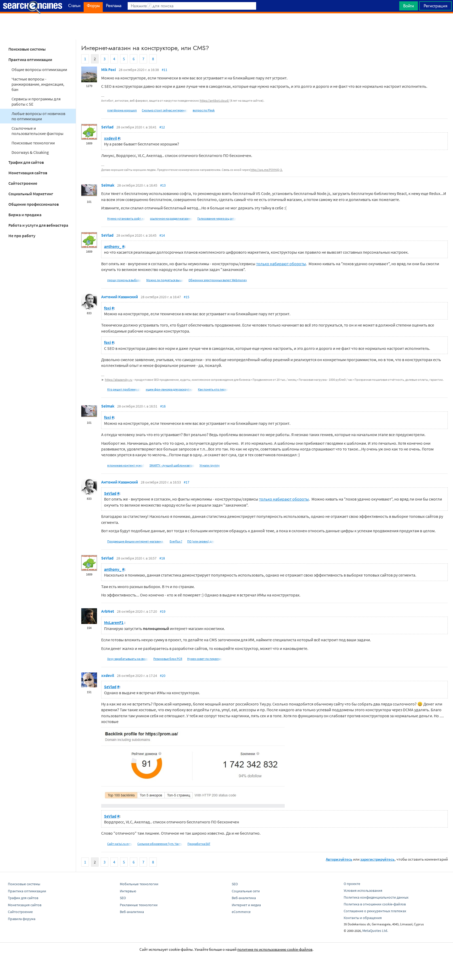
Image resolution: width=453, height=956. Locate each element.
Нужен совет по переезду (204, 659)
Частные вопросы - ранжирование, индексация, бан (38, 84)
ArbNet (107, 611)
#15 (186, 297)
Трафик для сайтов (26, 162)
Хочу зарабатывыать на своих (127, 659)
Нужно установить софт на (126, 218)
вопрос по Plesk (204, 110)
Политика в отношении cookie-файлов (375, 904)
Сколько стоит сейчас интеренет (165, 110)
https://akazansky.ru (118, 380)
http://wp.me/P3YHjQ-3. (266, 170)
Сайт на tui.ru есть (119, 844)
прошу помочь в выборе (124, 280)
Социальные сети (246, 891)
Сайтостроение (22, 183)
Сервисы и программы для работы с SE (36, 101)
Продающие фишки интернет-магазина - (136, 541)
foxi (107, 308)
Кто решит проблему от (124, 389)
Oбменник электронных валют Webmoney (217, 280)
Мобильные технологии (139, 884)
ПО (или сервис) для (200, 541)
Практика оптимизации (30, 59)
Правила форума (21, 918)
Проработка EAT (198, 844)
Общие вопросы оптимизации (39, 69)
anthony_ (112, 246)
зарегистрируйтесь (377, 859)
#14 (162, 235)
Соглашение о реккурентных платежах (375, 911)
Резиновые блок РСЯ (167, 659)
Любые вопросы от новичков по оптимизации (38, 116)
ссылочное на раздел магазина (171, 218)
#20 (162, 675)
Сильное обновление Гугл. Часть (159, 844)
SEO (123, 897)
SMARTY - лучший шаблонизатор (172, 465)
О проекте (352, 883)
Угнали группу (209, 465)
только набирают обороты (281, 263)
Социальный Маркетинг (30, 193)
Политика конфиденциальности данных (376, 897)
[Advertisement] (226, 26)
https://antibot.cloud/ (214, 100)
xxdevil (110, 138)
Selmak (107, 185)
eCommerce (241, 911)
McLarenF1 (113, 622)
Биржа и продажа (24, 214)
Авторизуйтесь (339, 859)
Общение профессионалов (33, 204)
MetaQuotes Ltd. (375, 930)
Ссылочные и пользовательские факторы (37, 131)
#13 (163, 185)
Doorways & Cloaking (30, 152)
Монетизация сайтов (27, 172)
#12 (162, 127)
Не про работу (21, 235)
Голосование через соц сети (216, 218)
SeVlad (107, 126)
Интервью (128, 891)
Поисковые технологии (33, 142)
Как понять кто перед (213, 389)
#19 (162, 611)
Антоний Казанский (119, 296)
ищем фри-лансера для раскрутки (169, 389)
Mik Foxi (108, 69)
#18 (162, 558)
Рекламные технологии (139, 905)
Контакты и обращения (363, 917)
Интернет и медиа (246, 905)
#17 (186, 482)
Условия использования (363, 890)
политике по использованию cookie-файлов (274, 949)
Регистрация (435, 6)
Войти (408, 6)
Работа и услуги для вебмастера (38, 225)
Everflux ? (176, 541)
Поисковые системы (27, 49)
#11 (164, 69)
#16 (163, 406)
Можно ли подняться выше (165, 280)
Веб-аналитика (132, 911)
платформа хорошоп (122, 110)
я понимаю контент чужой (125, 465)
